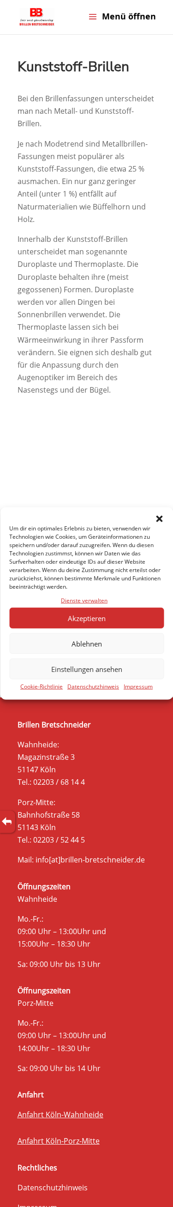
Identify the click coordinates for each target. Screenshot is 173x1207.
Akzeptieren (87, 618)
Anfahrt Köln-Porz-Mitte (59, 1141)
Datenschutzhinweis (93, 686)
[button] (159, 518)
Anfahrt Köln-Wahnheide (60, 1114)
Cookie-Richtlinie (41, 686)
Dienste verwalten (84, 600)
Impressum (138, 686)
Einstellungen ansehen (86, 669)
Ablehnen (87, 643)
